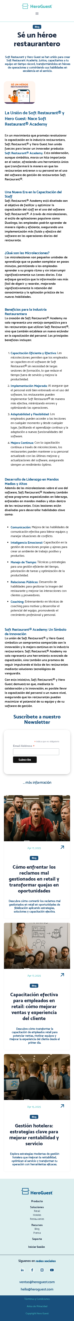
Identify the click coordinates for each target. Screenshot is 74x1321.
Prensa (37, 1232)
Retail (37, 1210)
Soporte (37, 1239)
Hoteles (37, 1214)
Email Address (24, 746)
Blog (37, 1228)
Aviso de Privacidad (37, 1306)
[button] (37, 13)
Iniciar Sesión (36, 1247)
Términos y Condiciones (37, 1298)
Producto (37, 1201)
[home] (37, 6)
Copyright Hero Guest (37, 1313)
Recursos (37, 1225)
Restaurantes (37, 1218)
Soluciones (37, 1207)
